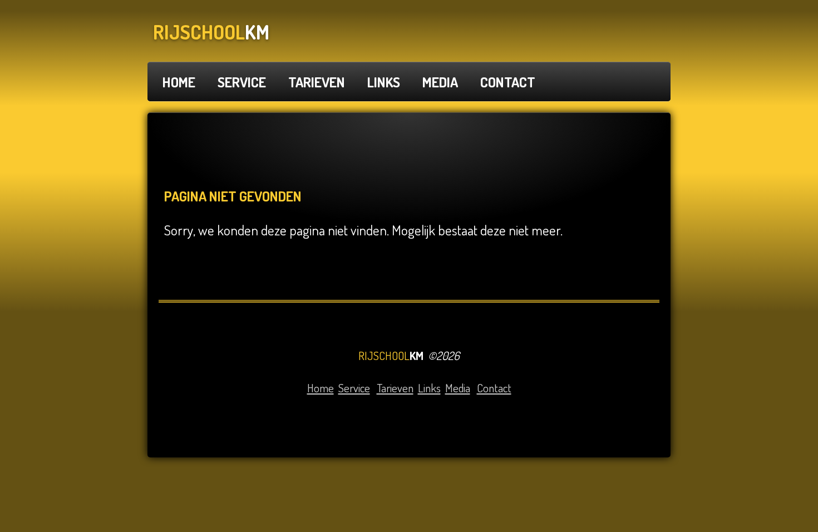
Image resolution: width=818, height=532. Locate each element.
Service (354, 388)
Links (429, 388)
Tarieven (395, 388)
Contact (494, 388)
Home (320, 388)
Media (457, 388)
